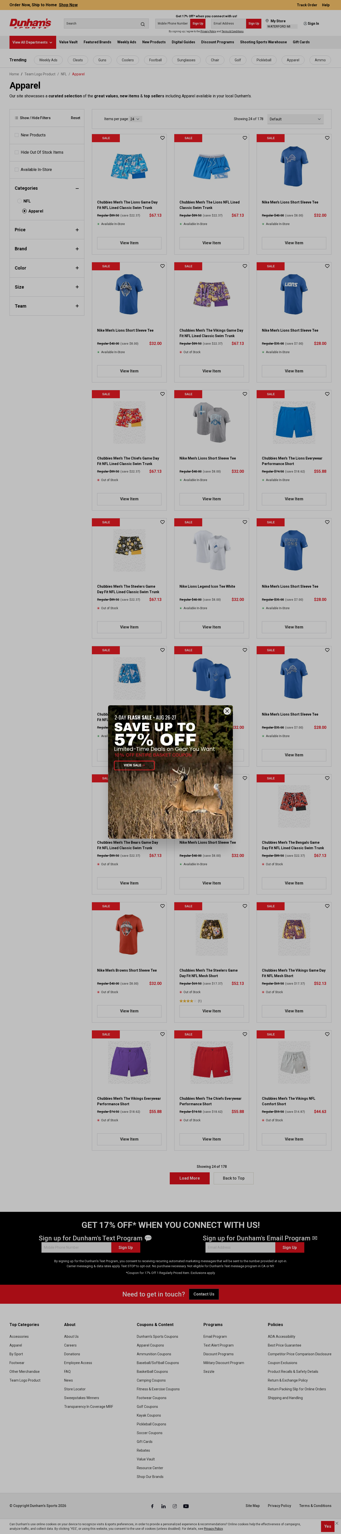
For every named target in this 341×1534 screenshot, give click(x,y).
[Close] (227, 711)
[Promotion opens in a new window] (170, 772)
